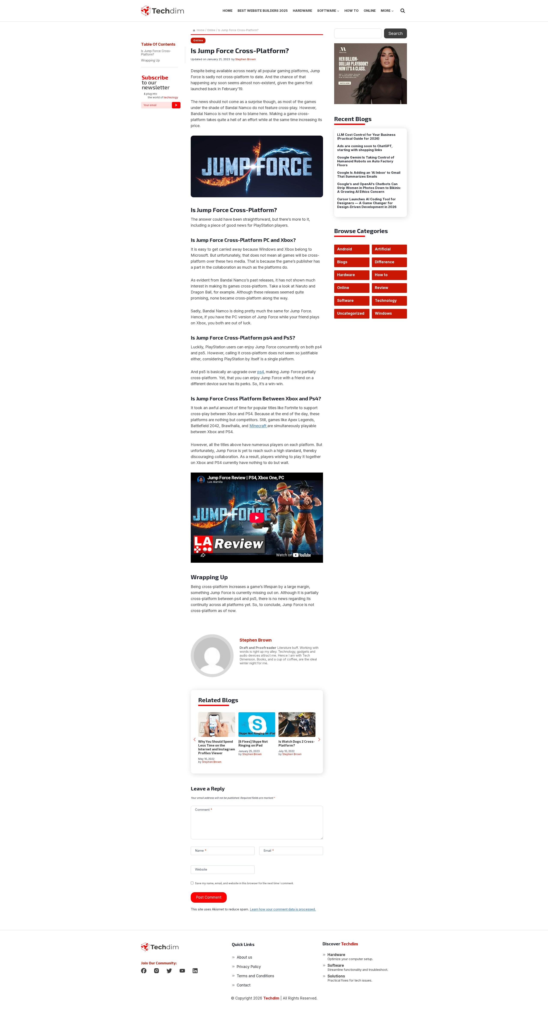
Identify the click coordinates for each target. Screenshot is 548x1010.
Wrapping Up (150, 60)
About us (244, 957)
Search (395, 33)
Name (200, 851)
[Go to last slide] (194, 739)
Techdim (271, 998)
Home (227, 11)
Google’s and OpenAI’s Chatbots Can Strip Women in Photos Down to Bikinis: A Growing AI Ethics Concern (369, 188)
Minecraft (258, 425)
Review (381, 288)
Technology (386, 300)
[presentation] (216, 724)
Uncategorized (350, 313)
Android (344, 249)
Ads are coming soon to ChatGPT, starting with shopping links (365, 148)
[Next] (319, 739)
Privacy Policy (249, 967)
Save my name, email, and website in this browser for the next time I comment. (244, 883)
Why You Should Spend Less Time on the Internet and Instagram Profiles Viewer (216, 747)
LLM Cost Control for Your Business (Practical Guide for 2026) (366, 137)
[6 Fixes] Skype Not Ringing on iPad (253, 743)
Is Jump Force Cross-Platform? (156, 52)
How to (351, 11)
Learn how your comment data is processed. (283, 909)
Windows (383, 313)
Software (345, 300)
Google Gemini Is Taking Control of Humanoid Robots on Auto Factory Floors (365, 161)
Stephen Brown (245, 59)
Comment (203, 810)
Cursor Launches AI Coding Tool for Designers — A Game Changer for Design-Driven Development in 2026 (366, 203)
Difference (384, 262)
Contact (243, 985)
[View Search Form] (402, 10)
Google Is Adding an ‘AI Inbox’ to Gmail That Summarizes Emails (368, 174)
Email (269, 851)
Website (201, 870)
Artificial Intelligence (386, 250)
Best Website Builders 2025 (263, 11)
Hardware (302, 11)
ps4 (260, 372)
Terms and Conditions (255, 976)
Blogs (342, 262)
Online (370, 11)
